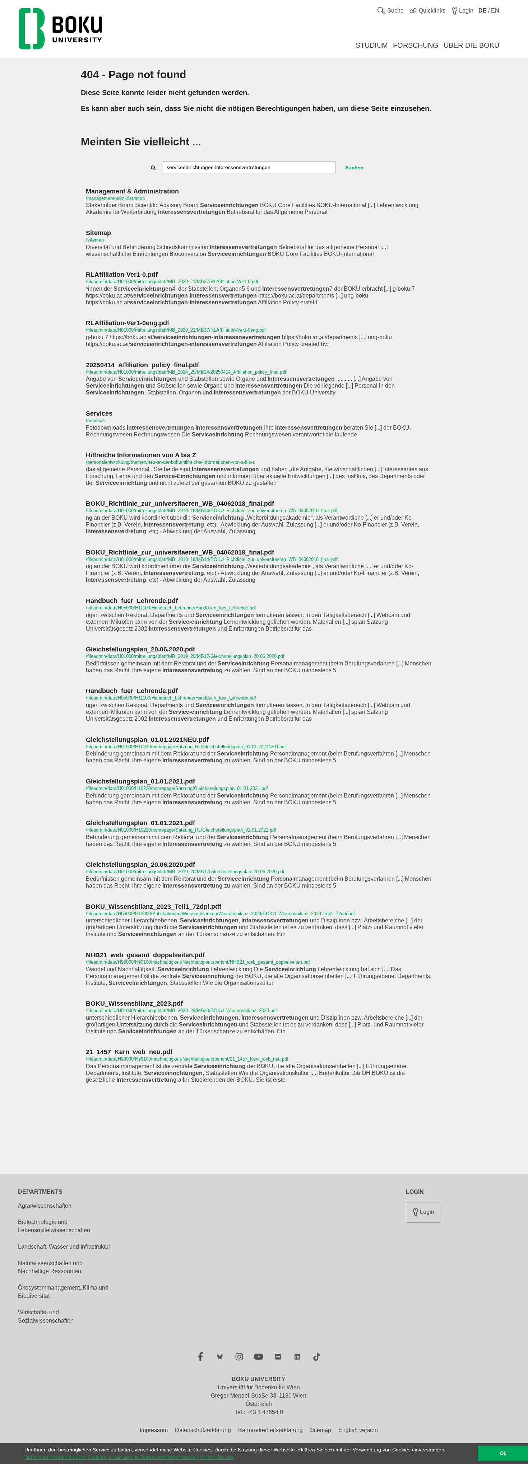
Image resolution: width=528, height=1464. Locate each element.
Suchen (354, 167)
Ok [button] (503, 1453)
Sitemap (320, 1430)
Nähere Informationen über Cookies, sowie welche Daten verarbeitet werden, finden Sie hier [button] (129, 1457)
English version (358, 1430)
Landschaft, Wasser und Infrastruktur (64, 1247)
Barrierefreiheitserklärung (270, 1430)
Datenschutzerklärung (203, 1430)
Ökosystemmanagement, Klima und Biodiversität (63, 1292)
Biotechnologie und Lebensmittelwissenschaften (54, 1226)
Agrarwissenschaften (44, 1206)
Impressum (154, 1430)
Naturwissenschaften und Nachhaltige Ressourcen (50, 1267)
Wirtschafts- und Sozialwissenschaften (46, 1316)
